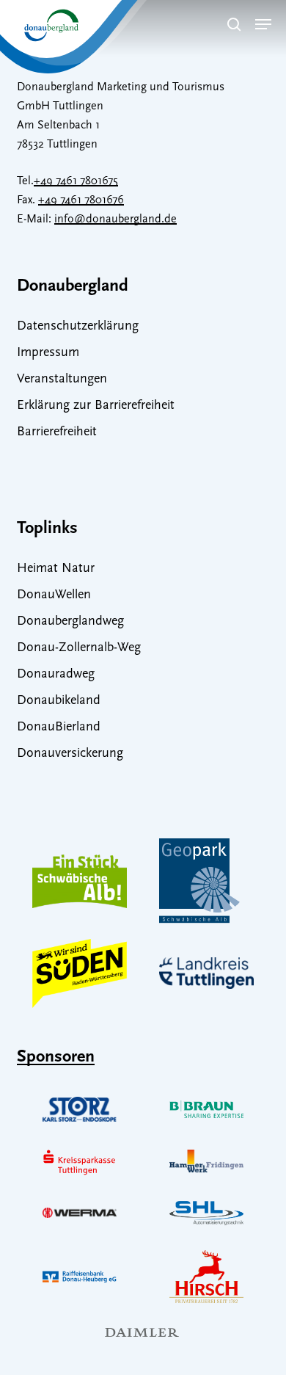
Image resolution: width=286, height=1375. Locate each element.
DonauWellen (54, 595)
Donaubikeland (58, 701)
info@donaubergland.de (115, 219)
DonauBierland (58, 727)
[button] (263, 24)
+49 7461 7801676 (81, 200)
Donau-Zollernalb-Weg (79, 648)
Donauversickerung (70, 754)
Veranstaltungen (62, 379)
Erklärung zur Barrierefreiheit (96, 406)
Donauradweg (56, 674)
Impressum (48, 353)
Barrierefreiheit (57, 432)
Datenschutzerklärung (78, 326)
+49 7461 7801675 (76, 181)
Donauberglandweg (70, 621)
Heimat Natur (56, 569)
